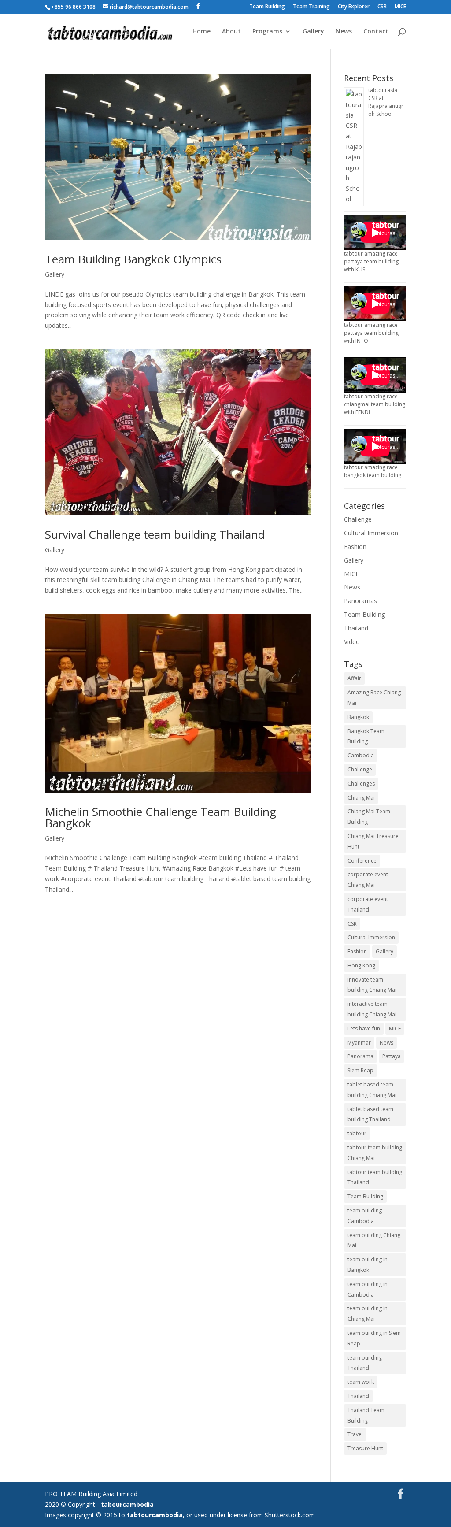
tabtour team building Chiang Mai (374, 1153)
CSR (382, 7)
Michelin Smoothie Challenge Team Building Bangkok (160, 817)
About (231, 31)
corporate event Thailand (367, 904)
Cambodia (360, 755)
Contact (375, 31)
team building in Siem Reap (374, 1338)
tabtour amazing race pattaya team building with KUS (371, 261)
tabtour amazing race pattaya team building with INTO (371, 333)
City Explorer (354, 7)
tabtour (356, 1133)
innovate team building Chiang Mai (371, 985)
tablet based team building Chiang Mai (371, 1090)
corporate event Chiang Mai (367, 880)
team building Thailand (364, 1363)
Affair (354, 678)
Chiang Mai (361, 797)
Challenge (358, 519)
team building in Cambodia (367, 1289)
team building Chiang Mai (373, 1240)
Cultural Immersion (371, 533)
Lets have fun (363, 1028)
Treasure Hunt (365, 1448)
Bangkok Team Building (365, 736)
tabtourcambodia (155, 1515)
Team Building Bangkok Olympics (133, 259)
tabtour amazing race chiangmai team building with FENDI (374, 404)
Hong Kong (361, 965)
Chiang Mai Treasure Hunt (373, 841)
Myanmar (359, 1042)
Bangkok (358, 717)
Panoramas (360, 601)
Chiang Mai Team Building (368, 817)
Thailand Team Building (365, 1415)
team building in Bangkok (367, 1265)
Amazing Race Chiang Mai (374, 698)
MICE (400, 7)
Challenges (361, 783)
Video (352, 641)
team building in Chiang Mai (367, 1314)
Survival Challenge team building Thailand (155, 534)
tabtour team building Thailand (374, 1177)
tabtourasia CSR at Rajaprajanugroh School (385, 102)
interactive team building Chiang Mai (371, 1009)
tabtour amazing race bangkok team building (372, 471)
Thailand (356, 628)
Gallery (313, 31)
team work (360, 1382)
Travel (355, 1434)
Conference (362, 860)
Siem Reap (360, 1070)
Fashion (355, 546)
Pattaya (391, 1056)
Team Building (267, 7)
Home (201, 31)
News (344, 31)
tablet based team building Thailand (370, 1114)
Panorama (360, 1056)
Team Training (311, 7)
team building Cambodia (364, 1216)
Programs (267, 31)
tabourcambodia (127, 1504)
